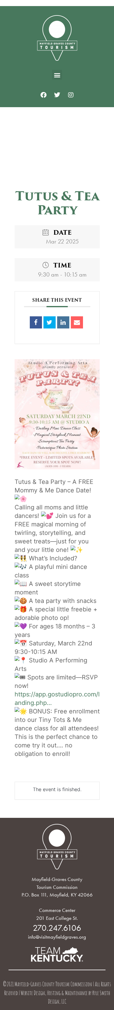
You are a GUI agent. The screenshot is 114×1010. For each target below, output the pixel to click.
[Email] (77, 322)
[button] (57, 75)
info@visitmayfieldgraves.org (57, 936)
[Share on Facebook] (36, 322)
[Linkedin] (63, 322)
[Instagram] (71, 95)
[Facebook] (43, 95)
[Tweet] (49, 322)
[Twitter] (57, 95)
